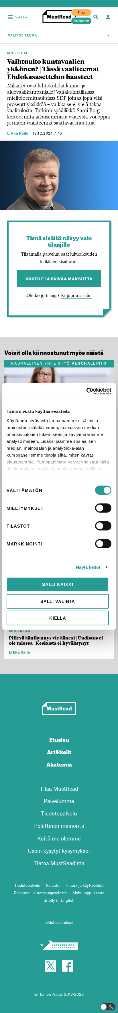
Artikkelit (59, 751)
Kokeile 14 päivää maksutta (59, 278)
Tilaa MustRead (59, 788)
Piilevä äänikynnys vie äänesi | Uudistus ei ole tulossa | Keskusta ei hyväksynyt (56, 640)
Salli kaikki (57, 584)
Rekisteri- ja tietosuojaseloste (40, 892)
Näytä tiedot (88, 566)
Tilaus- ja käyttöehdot (84, 885)
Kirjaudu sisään (76, 295)
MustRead (18, 53)
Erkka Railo (17, 133)
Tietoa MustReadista (59, 863)
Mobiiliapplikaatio (88, 892)
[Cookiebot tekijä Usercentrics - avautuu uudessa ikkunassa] (86, 391)
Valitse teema (23, 35)
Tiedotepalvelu (59, 813)
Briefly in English (59, 900)
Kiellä (57, 618)
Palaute (52, 885)
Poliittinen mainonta (59, 825)
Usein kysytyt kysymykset (59, 850)
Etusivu (59, 738)
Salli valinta (57, 601)
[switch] (103, 508)
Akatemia (59, 763)
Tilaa (81, 12)
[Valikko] (10, 17)
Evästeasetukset (59, 922)
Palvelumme (81, 20)
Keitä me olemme (59, 838)
